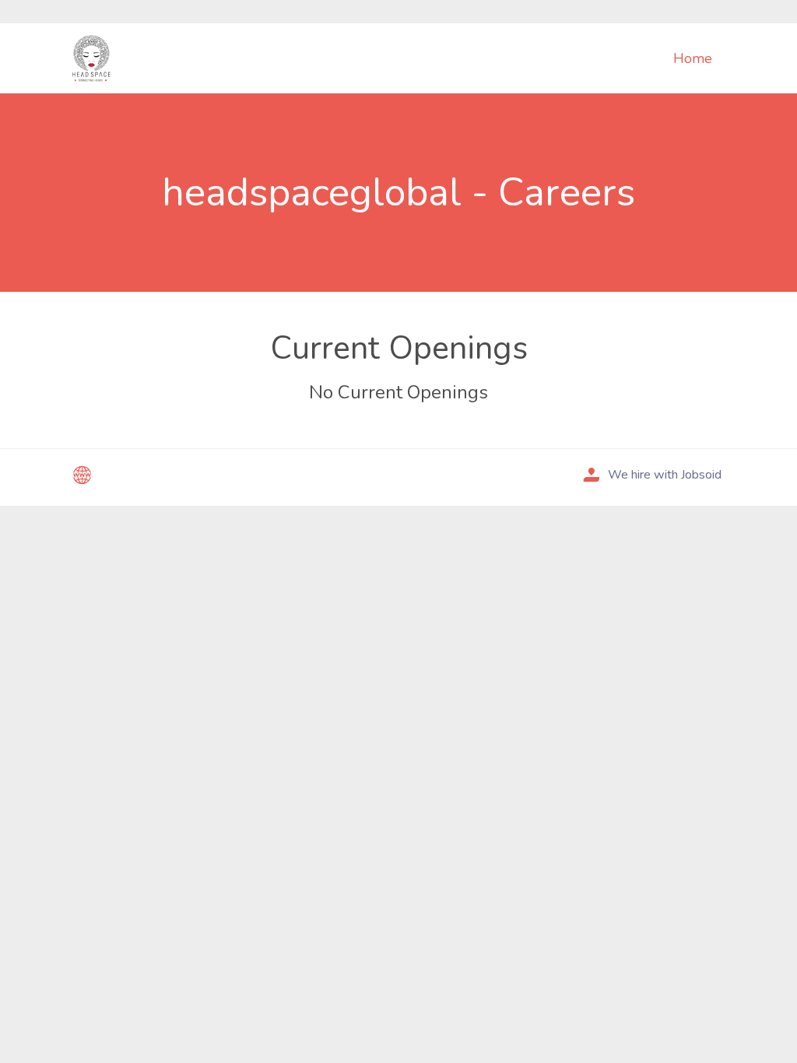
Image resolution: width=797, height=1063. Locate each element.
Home (692, 58)
